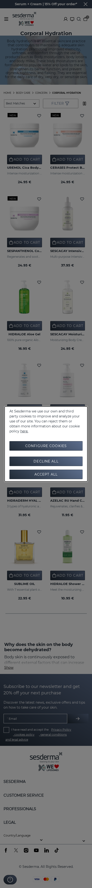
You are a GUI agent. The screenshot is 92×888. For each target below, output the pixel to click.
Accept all (46, 474)
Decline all (45, 461)
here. (24, 431)
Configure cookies (46, 446)
